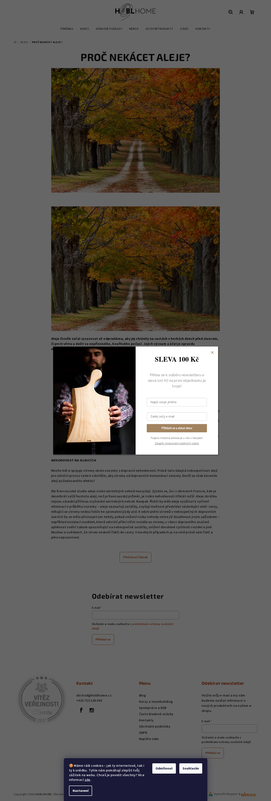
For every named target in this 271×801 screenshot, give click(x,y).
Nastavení (80, 790)
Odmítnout (164, 768)
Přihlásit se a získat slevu (177, 428)
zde (87, 779)
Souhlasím (191, 768)
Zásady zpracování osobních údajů (177, 443)
